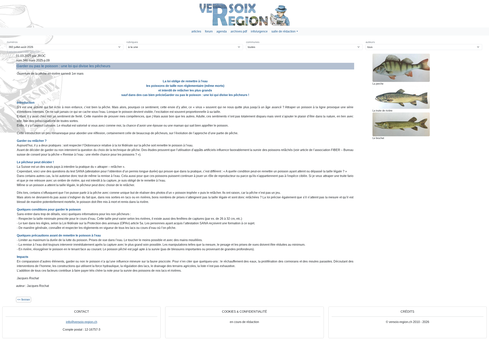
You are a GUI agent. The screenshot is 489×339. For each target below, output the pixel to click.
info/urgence (259, 31)
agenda (221, 31)
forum (209, 31)
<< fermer (23, 299)
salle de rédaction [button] (283, 31)
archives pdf (239, 31)
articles (196, 31)
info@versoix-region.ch (81, 322)
